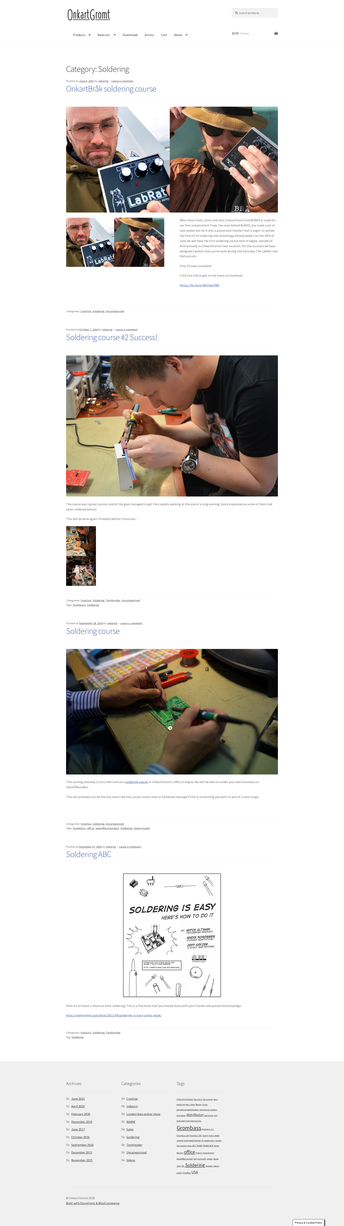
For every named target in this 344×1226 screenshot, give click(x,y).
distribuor (181, 1115)
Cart (164, 35)
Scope (215, 1159)
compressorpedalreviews (188, 1109)
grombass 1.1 (208, 1129)
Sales (130, 1129)
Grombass (79, 605)
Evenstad (181, 1121)
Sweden (209, 1166)
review (210, 1159)
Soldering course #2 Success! (111, 337)
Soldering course (93, 631)
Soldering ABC (88, 854)
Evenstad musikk (193, 1121)
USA (194, 1172)
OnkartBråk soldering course (111, 88)
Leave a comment (122, 81)
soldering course (136, 782)
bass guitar (208, 1099)
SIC (183, 1166)
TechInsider (113, 600)
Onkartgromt (208, 1153)
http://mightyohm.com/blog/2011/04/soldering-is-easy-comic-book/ (113, 1015)
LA (202, 1140)
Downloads (130, 35)
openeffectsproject (107, 828)
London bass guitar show (143, 1114)
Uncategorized (115, 311)
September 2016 (82, 1145)
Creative (86, 311)
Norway (180, 1153)
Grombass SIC (196, 1135)
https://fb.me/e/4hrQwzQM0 (199, 285)
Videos (130, 1160)
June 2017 (78, 1129)
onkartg (103, 81)
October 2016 (80, 1137)
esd (215, 1115)
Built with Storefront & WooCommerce (92, 1203)
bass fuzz (198, 1099)
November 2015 (82, 1160)
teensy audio (142, 828)
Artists (149, 35)
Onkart (198, 1153)
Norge (216, 1145)
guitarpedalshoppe (192, 1140)
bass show (190, 1104)
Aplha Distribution (185, 1099)
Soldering (98, 311)
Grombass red (183, 1135)
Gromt (205, 1135)
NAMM (130, 1122)
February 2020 (80, 1114)
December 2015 (81, 1152)
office (90, 828)
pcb (195, 1159)
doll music (208, 1115)
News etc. (104, 35)
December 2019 (81, 1122)
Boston (198, 1104)
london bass (209, 1140)
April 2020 (78, 1106)
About (178, 35)
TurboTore (186, 1172)
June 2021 (78, 1099)
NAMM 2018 (208, 1145)
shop (179, 1166)
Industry (86, 1032)
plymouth (201, 1159)
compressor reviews (208, 1109)
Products (79, 35)
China (204, 1104)
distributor (195, 1114)
